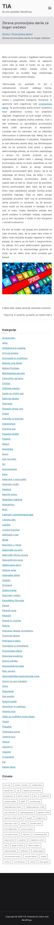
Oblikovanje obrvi (11, 565)
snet (5, 845)
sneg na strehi (9, 840)
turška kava (24, 851)
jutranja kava (8, 796)
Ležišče (6, 524)
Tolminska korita (11, 731)
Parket (5, 605)
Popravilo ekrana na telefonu (17, 630)
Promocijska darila (12, 651)
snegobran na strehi (37, 840)
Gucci (5, 454)
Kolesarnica (8, 504)
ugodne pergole (38, 851)
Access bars (8, 338)
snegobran (22, 840)
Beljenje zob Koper (12, 363)
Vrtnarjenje (8, 757)
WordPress (27, 920)
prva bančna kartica (11, 834)
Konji (4, 509)
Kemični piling (9, 494)
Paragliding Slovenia (13, 600)
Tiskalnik (6, 726)
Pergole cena (9, 610)
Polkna (5, 625)
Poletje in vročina (11, 620)
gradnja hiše (8, 790)
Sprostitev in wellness (14, 706)
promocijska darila (10, 829)
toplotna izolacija (10, 851)
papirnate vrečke (43, 812)
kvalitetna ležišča (10, 801)
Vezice (5, 741)
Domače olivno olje (12, 408)
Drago (5, 413)
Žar (4, 762)
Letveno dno (9, 519)
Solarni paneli (9, 701)
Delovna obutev (10, 398)
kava (35, 796)
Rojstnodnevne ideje (13, 666)
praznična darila (35, 823)
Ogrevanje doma (11, 575)
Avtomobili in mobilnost (15, 358)
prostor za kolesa (27, 829)
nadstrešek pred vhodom (13, 807)
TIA (6, 6)
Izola (4, 474)
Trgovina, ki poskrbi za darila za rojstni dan (27, 314)
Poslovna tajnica (11, 635)
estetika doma (37, 785)
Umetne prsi (8, 736)
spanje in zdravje (17, 845)
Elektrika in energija (12, 418)
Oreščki (6, 580)
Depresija (7, 403)
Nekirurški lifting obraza (15, 555)
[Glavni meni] (49, 8)
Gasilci (5, 444)
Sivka (5, 686)
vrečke (6, 862)
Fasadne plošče (10, 434)
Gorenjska (7, 449)
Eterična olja (9, 428)
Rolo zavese (8, 671)
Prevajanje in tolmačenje (15, 645)
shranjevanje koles (40, 834)
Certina (6, 383)
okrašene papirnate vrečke (35, 807)
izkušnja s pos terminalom (32, 790)
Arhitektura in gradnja (13, 348)
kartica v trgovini (23, 796)
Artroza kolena (10, 353)
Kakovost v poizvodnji (14, 479)
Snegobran (8, 691)
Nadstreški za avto (12, 550)
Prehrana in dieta (11, 640)
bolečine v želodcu (21, 785)
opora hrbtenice (9, 812)
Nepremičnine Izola (12, 560)
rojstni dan (26, 834)
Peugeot (6, 615)
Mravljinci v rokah (11, 545)
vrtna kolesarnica (19, 862)
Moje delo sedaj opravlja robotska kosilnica (27, 308)
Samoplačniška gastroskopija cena (20, 676)
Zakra (41, 916)
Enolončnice (8, 423)
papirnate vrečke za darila (13, 818)
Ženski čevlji (8, 767)
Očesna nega (9, 570)
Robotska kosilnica (12, 656)
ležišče (23, 801)
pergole (29, 818)
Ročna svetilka (10, 661)
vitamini (43, 856)
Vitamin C (7, 746)
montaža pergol (35, 801)
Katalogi (6, 489)
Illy (3, 464)
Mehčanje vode (10, 534)
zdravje (32, 862)
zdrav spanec (44, 862)
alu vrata (7, 785)
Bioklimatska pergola (13, 373)
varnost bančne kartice (12, 856)
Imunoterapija (9, 469)
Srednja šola (8, 711)
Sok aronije (8, 696)
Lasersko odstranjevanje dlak (17, 514)
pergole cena (40, 818)
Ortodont (7, 585)
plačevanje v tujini (10, 823)
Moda (5, 539)
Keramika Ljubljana (12, 499)
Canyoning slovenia (12, 378)
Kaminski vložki (10, 484)
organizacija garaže (26, 812)
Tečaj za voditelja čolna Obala (18, 716)
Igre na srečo (9, 459)
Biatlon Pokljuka (10, 368)
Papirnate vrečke (11, 595)
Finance (6, 438)
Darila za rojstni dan (13, 393)
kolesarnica (45, 796)
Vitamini (6, 752)
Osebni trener (9, 590)
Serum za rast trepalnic (14, 681)
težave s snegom (33, 845)
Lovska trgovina (10, 529)
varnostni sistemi (31, 856)
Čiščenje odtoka (11, 388)
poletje (23, 823)
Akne (5, 343)
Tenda (5, 721)
